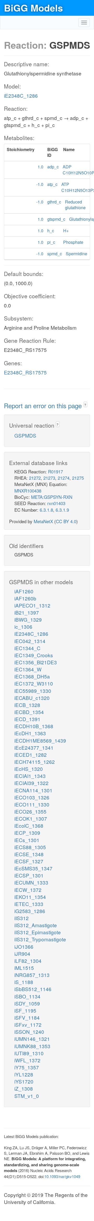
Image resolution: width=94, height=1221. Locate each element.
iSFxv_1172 (28, 1024)
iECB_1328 (27, 704)
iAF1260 (23, 591)
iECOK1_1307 (30, 818)
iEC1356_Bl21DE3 (35, 662)
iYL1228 (23, 1074)
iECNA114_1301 (33, 790)
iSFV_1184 (27, 1017)
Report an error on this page (44, 405)
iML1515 (24, 967)
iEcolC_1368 (28, 825)
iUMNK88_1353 (32, 1045)
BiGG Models (33, 7)
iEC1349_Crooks (33, 655)
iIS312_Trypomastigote (40, 939)
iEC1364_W (28, 669)
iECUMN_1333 (31, 882)
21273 (49, 477)
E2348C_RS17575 (25, 372)
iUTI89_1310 (29, 1053)
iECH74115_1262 (34, 761)
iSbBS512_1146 (32, 988)
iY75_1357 (26, 1067)
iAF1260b (25, 598)
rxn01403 (56, 503)
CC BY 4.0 (66, 521)
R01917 (55, 471)
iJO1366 (23, 946)
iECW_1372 (28, 889)
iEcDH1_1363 (30, 733)
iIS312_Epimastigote (37, 932)
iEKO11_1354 (30, 896)
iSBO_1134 (27, 996)
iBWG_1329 (28, 619)
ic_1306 (23, 626)
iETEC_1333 (28, 903)
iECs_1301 (26, 839)
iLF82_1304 (28, 960)
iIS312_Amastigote (35, 925)
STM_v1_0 (26, 1095)
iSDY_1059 (27, 1003)
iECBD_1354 (29, 711)
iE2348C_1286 (21, 95)
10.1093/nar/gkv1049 (62, 1176)
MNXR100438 (27, 490)
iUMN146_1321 (32, 1038)
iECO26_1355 (30, 811)
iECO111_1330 (31, 804)
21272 (35, 477)
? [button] (85, 404)
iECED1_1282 (30, 754)
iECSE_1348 (29, 854)
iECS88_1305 (30, 846)
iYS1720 (23, 1081)
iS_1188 (23, 981)
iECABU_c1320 (32, 697)
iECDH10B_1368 (33, 726)
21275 (78, 477)
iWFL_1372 (27, 1060)
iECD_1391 (27, 718)
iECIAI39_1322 (31, 782)
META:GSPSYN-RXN (51, 497)
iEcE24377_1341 (34, 747)
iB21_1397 (26, 612)
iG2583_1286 (29, 910)
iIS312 (21, 917)
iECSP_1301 (29, 875)
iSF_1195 (25, 1010)
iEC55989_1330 (32, 690)
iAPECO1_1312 (32, 605)
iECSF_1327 (28, 861)
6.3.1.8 (46, 509)
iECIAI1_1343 (30, 775)
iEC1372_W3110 (33, 683)
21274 (63, 477)
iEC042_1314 (29, 640)
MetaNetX (43, 521)
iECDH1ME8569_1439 (40, 740)
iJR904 (22, 953)
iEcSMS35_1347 (33, 868)
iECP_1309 (27, 832)
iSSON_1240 (29, 1031)
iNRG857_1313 (32, 974)
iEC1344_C (27, 647)
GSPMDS (25, 435)
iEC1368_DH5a (32, 676)
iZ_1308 (23, 1088)
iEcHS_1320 (28, 768)
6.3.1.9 (62, 509)
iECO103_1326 (31, 797)
